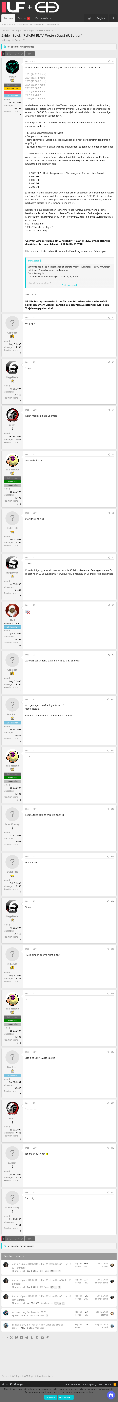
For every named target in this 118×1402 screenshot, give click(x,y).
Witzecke (39, 1328)
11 (56, 1287)
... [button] (15, 53)
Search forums (37, 24)
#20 (112, 1192)
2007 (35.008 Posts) (35, 88)
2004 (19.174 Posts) (35, 77)
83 (56, 1303)
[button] (50, 18)
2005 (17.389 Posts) (35, 81)
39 (52, 1271)
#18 (112, 1103)
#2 (113, 317)
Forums (8, 18)
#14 (112, 901)
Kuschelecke (47, 1303)
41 (59, 1271)
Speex (15, 1315)
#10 (112, 699)
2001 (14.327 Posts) (35, 74)
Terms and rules (72, 1384)
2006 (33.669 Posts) (35, 84)
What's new (7, 24)
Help (100, 1384)
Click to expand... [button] (70, 285)
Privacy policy (89, 1384)
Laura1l (15, 1328)
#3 (113, 362)
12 (59, 1287)
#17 (112, 1052)
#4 (113, 409)
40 (56, 1271)
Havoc (105, 1266)
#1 (113, 61)
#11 (112, 750)
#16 (112, 993)
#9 (113, 654)
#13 (112, 856)
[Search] (113, 18)
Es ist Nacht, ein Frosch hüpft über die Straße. (38, 1324)
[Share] (109, 61)
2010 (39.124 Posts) (35, 98)
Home (108, 1384)
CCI (6, 1384)
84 (60, 1303)
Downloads (41, 18)
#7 (113, 557)
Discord (24, 18)
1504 (20, 53)
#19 (112, 1147)
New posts (22, 24)
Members (51, 24)
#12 (112, 809)
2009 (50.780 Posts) (35, 95)
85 (63, 1303)
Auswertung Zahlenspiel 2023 (29, 1312)
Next (28, 53)
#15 (112, 948)
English (20, 1384)
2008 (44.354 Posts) (35, 91)
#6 (113, 512)
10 (52, 1287)
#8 (113, 605)
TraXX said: (33, 260)
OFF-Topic (44, 1271)
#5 (113, 454)
